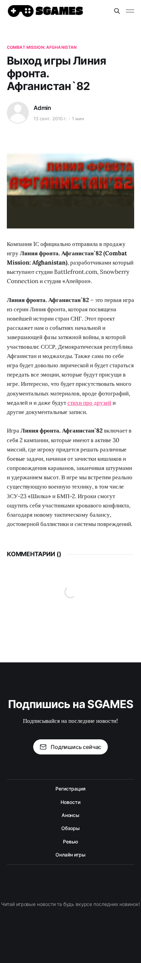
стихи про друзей (89, 402)
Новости (70, 802)
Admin (42, 107)
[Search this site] (117, 11)
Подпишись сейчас (76, 746)
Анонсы (71, 815)
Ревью (70, 841)
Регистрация (70, 789)
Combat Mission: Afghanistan (42, 47)
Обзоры (70, 828)
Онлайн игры (70, 855)
